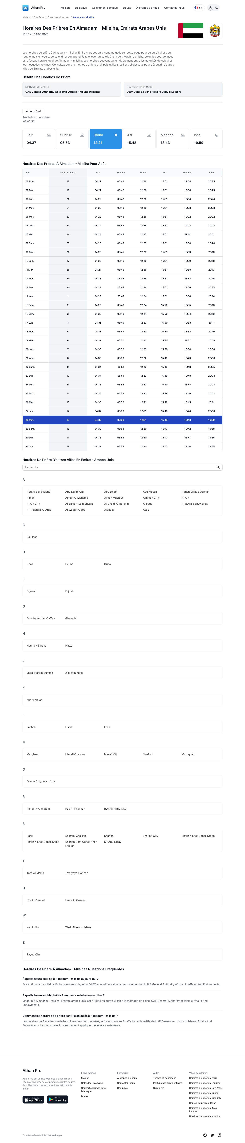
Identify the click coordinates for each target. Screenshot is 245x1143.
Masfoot (148, 754)
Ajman (30, 497)
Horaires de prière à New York (205, 1087)
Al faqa (147, 503)
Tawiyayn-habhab (76, 873)
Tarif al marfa (35, 873)
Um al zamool (36, 900)
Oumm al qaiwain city (41, 781)
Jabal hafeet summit (40, 672)
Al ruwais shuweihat (195, 503)
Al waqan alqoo (75, 509)
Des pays (81, 7)
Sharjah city (150, 835)
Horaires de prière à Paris (203, 1077)
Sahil (30, 835)
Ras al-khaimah (75, 808)
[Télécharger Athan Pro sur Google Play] (57, 1099)
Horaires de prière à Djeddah (205, 1097)
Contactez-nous (174, 7)
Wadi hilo (33, 927)
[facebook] (205, 1135)
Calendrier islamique (105, 7)
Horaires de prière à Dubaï (203, 1092)
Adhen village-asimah (195, 491)
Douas (127, 7)
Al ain (185, 497)
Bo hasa (32, 536)
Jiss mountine (74, 672)
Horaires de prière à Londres (204, 1082)
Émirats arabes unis (59, 17)
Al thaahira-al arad (39, 509)
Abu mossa (150, 491)
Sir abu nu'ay (112, 841)
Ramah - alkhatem (38, 808)
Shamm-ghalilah (75, 835)
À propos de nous (147, 7)
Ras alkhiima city (115, 808)
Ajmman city (151, 497)
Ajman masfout (113, 497)
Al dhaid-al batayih (116, 503)
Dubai (108, 564)
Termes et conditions (164, 1077)
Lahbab (31, 727)
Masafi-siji (110, 754)
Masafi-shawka (75, 754)
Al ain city (33, 503)
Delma (69, 564)
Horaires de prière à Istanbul (204, 1116)
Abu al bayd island (38, 491)
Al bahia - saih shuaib (79, 503)
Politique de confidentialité (167, 1082)
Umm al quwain (75, 900)
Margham (32, 754)
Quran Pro (158, 1087)
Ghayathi (70, 618)
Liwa (107, 727)
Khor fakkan (34, 700)
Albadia (109, 509)
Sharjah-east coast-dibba (198, 835)
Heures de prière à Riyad (202, 1102)
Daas (30, 564)
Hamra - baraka (36, 645)
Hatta (68, 645)
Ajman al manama (76, 497)
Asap (146, 509)
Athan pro (38, 7)
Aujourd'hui (33, 111)
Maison (65, 7)
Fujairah (31, 591)
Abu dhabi (110, 491)
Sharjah (109, 835)
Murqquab (188, 754)
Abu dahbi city (74, 491)
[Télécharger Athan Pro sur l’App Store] (33, 1099)
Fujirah (69, 591)
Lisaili (68, 727)
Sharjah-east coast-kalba (43, 841)
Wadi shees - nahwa (78, 927)
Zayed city (33, 954)
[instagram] (219, 1135)
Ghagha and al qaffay (41, 618)
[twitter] (212, 1135)
